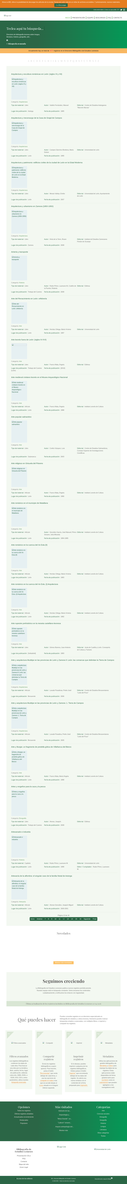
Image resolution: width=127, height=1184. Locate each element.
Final (94, 919)
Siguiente (87, 919)
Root (25, 949)
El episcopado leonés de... (21, 946)
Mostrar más (63, 1130)
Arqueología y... (64, 1115)
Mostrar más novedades (63, 962)
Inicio (67, 18)
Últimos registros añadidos (23, 1114)
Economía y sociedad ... (105, 946)
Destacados (24, 1120)
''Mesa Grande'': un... (64, 1119)
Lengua (103, 1126)
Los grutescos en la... (42, 946)
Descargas (100, 18)
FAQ (109, 18)
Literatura (103, 1129)
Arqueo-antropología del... (64, 1126)
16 (80, 919)
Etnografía (22, 818)
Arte (20, 326)
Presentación (78, 18)
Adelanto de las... (64, 1111)
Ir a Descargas (61, 5)
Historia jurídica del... (63, 946)
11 (59, 919)
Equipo (90, 18)
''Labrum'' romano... (64, 1123)
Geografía (103, 1120)
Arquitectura (23, 102)
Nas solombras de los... (84, 946)
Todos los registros (23, 1110)
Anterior (39, 919)
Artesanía (22, 902)
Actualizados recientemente (24, 1117)
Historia (21, 283)
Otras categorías (103, 1133)
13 (68, 919)
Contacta (117, 18)
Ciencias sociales (103, 1114)
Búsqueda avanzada (17, 43)
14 (72, 919)
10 (55, 919)
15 (76, 919)
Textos (103, 1136)
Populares (23, 1123)
